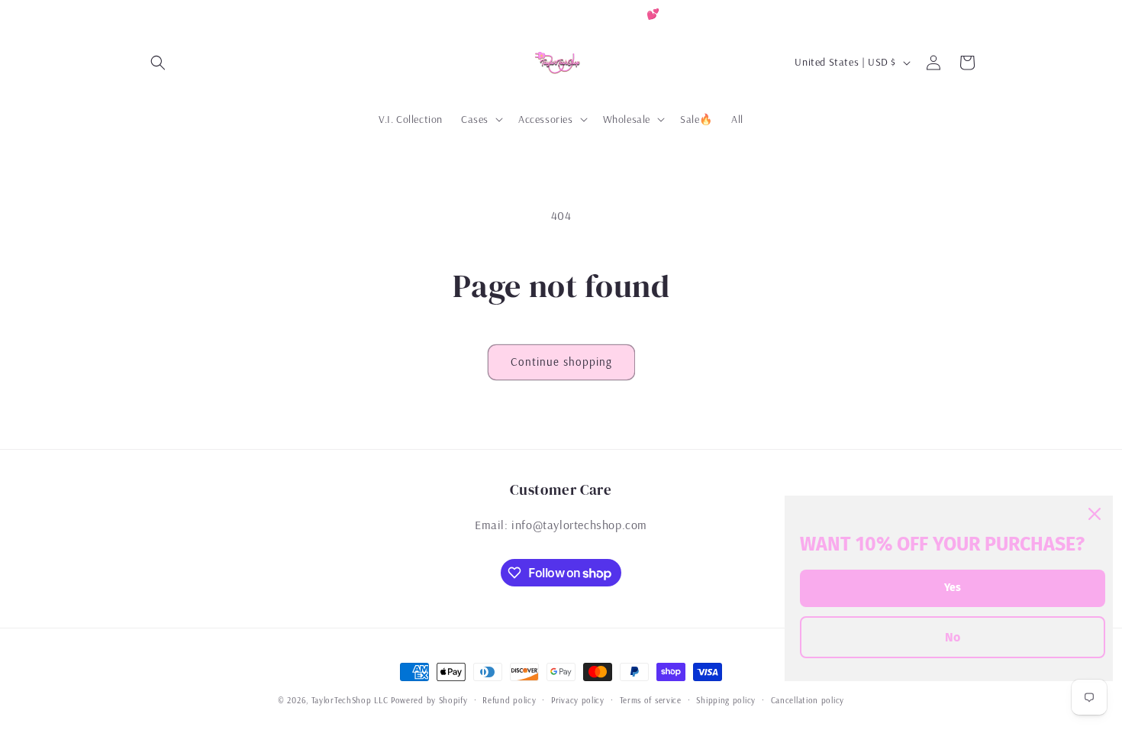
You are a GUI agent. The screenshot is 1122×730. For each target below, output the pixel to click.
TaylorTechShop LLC (350, 700)
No (952, 637)
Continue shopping (561, 361)
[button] (158, 62)
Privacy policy (578, 700)
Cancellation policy (807, 700)
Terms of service (651, 700)
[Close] (1094, 514)
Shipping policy (726, 700)
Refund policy (509, 700)
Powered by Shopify (429, 700)
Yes (952, 587)
